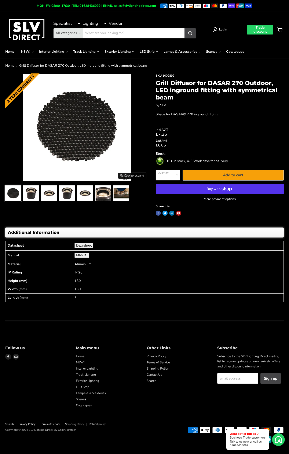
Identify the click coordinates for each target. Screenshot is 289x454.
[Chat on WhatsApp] (278, 439)
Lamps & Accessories (181, 51)
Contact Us (154, 375)
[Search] (190, 33)
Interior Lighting (52, 51)
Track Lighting (84, 51)
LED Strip (148, 51)
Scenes (212, 51)
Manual (81, 255)
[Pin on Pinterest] (178, 213)
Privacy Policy (156, 356)
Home (10, 51)
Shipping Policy (158, 368)
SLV (163, 105)
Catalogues (235, 51)
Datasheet (84, 245)
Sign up (270, 378)
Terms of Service (158, 362)
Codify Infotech (67, 430)
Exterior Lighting (118, 51)
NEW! (26, 51)
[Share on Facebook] (158, 213)
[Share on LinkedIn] (171, 213)
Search (151, 381)
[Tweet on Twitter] (165, 213)
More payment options (220, 199)
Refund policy (97, 424)
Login (223, 29)
